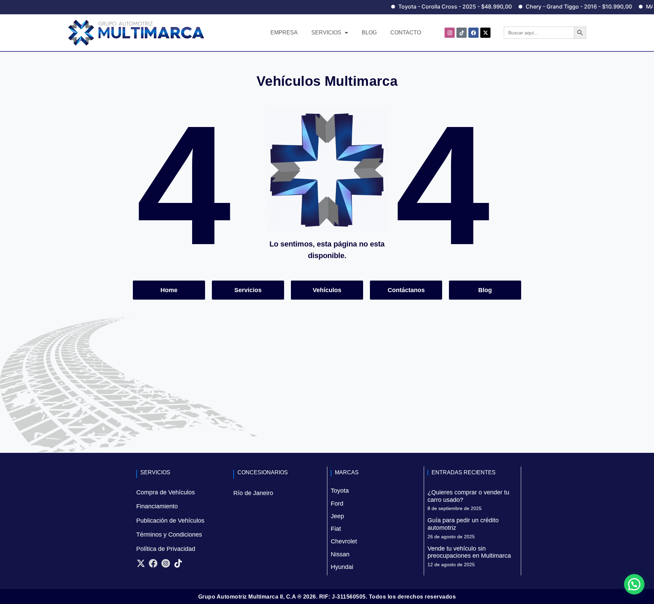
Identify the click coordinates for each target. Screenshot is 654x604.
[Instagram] (450, 33)
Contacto (405, 32)
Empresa (284, 32)
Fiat (336, 528)
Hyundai (342, 566)
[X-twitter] (485, 33)
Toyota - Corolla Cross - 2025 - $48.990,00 (438, 6)
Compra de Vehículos (165, 492)
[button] (634, 584)
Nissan (340, 554)
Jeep (337, 516)
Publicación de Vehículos (170, 520)
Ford (337, 503)
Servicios (326, 32)
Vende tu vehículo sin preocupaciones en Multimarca (469, 552)
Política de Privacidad (165, 548)
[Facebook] (473, 33)
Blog (369, 32)
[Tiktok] (461, 33)
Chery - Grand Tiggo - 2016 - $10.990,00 (562, 6)
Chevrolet (344, 541)
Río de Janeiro (253, 493)
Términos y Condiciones (169, 534)
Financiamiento (157, 506)
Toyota (340, 490)
